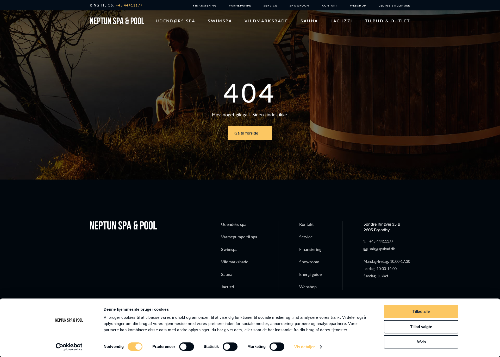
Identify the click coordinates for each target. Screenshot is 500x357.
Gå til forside (246, 133)
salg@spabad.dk (382, 248)
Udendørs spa (176, 21)
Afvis (421, 342)
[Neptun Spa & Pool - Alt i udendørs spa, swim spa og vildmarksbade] (117, 20)
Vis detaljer (304, 347)
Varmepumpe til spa (239, 237)
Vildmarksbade (266, 21)
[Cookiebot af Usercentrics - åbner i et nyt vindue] (69, 347)
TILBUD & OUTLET (387, 21)
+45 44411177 (129, 5)
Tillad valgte (421, 326)
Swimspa (220, 21)
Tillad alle (421, 311)
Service (270, 5)
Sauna (309, 21)
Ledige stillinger (394, 5)
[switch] (186, 346)
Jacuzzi (342, 21)
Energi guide (310, 274)
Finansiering (204, 5)
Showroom (299, 5)
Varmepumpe (240, 5)
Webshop (358, 5)
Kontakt (330, 5)
